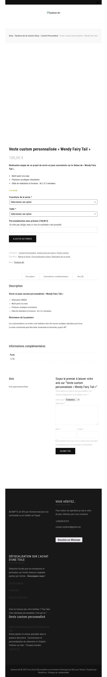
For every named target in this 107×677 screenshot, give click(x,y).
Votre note (60, 400)
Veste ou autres (32, 626)
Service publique (16, 583)
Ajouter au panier (22, 239)
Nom (58, 429)
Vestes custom (63, 253)
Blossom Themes (79, 670)
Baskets (12, 626)
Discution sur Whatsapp (69, 539)
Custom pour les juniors (46, 253)
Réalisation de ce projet (61, 257)
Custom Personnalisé (27, 253)
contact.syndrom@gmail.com (68, 527)
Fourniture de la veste (20, 197)
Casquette (20, 626)
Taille (12, 209)
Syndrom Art (19, 262)
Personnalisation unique (41, 257)
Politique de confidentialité (58, 672)
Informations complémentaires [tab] (56, 276)
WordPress (42, 672)
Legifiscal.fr (14, 590)
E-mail (80, 429)
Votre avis (60, 403)
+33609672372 (62, 521)
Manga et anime (24, 257)
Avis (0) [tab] (80, 276)
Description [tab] (30, 276)
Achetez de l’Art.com (18, 597)
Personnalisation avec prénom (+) (28, 221)
